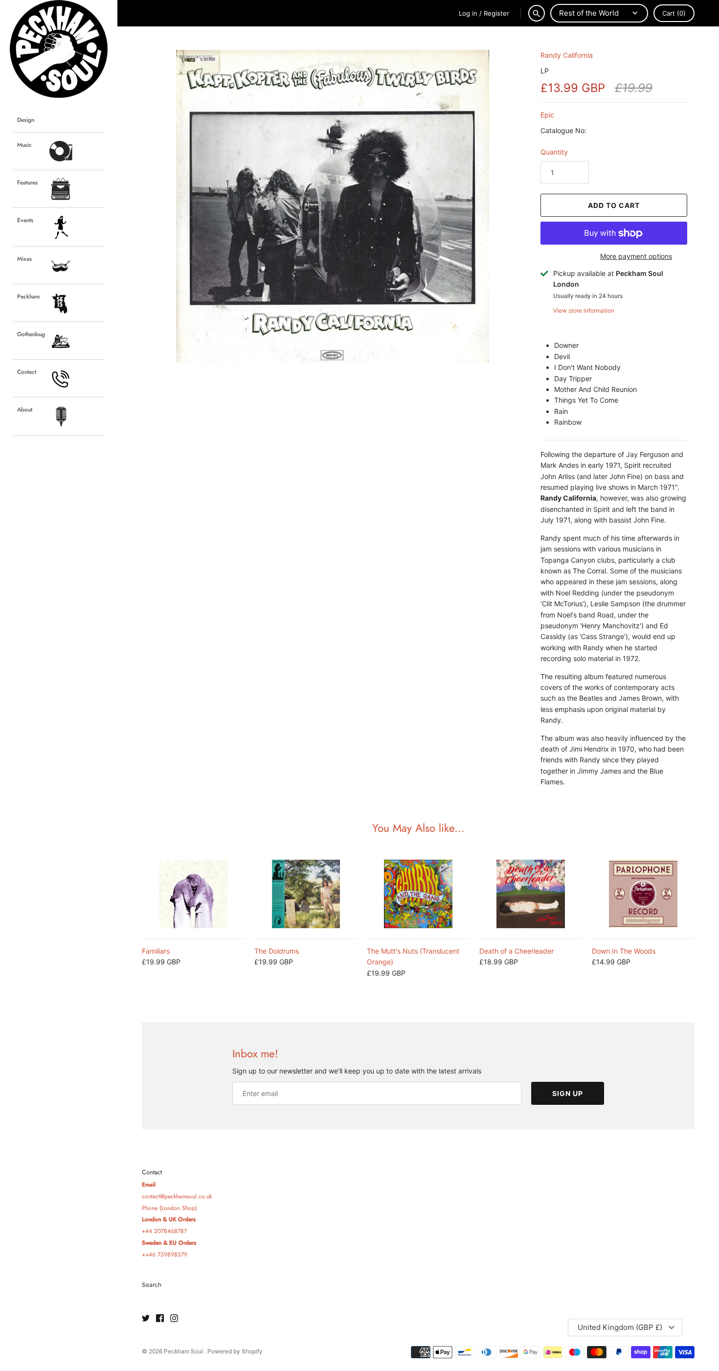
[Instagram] (174, 1319)
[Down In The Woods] (643, 894)
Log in (468, 13)
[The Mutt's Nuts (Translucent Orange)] (418, 894)
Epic (547, 115)
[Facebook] (160, 1319)
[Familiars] (193, 894)
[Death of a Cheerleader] (530, 894)
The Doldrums (276, 951)
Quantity (554, 152)
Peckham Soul (184, 1351)
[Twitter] (146, 1319)
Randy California (566, 55)
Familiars (156, 951)
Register (496, 13)
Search (151, 1284)
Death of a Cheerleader (516, 951)
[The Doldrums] (305, 894)
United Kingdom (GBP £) (620, 1327)
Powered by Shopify (235, 1351)
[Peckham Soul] (58, 49)
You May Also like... (418, 828)
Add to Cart (614, 205)
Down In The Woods (623, 951)
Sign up (567, 1093)
